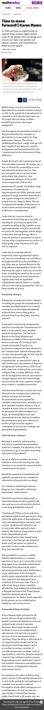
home (8, 8)
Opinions (17, 14)
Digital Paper (32, 8)
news (18, 8)
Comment (6, 14)
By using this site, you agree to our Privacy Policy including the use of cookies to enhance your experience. (22, 704)
